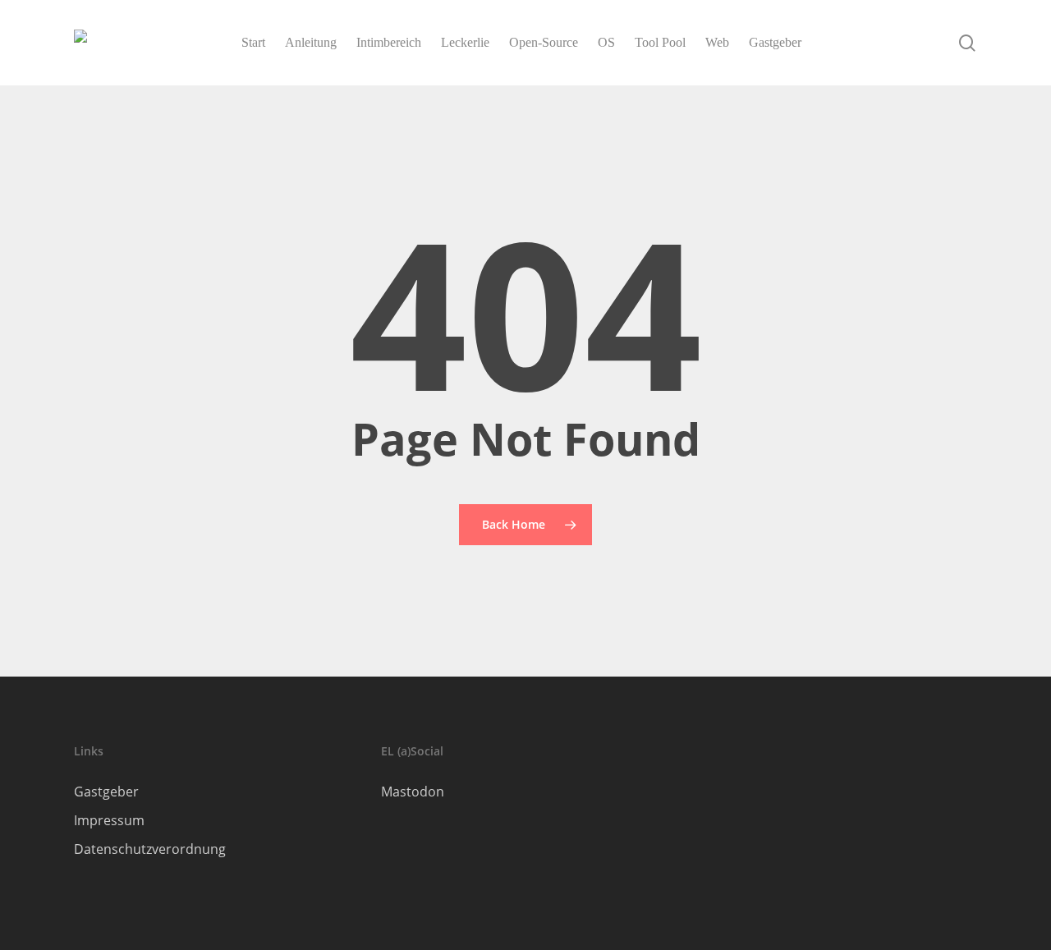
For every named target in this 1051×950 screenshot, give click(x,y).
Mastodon (412, 791)
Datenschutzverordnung (150, 849)
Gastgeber (106, 791)
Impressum (109, 820)
